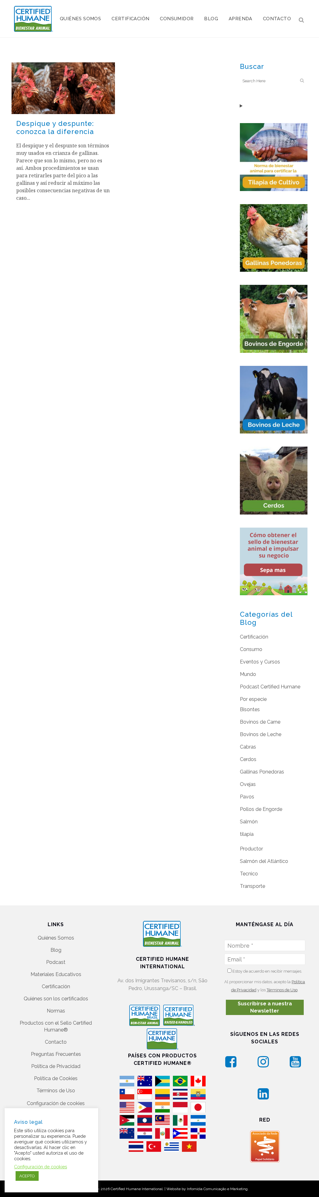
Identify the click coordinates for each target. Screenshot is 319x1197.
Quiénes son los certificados (56, 999)
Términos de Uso (55, 1091)
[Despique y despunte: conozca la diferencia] (63, 88)
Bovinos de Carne (260, 722)
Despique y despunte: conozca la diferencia (55, 127)
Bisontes (250, 709)
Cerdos (248, 759)
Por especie (253, 699)
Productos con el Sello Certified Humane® (56, 1026)
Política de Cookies (56, 1078)
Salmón (249, 822)
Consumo (251, 649)
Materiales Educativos (56, 974)
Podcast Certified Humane (270, 687)
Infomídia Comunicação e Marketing (217, 1189)
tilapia (247, 834)
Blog (55, 950)
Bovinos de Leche (260, 734)
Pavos (247, 797)
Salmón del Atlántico (264, 861)
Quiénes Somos (56, 938)
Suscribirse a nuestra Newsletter (265, 1007)
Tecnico (249, 874)
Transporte (252, 886)
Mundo (248, 674)
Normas (56, 1011)
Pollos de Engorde (261, 809)
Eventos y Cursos (260, 662)
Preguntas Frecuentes (56, 1054)
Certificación (254, 637)
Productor (251, 849)
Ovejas (248, 784)
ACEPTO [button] (27, 1176)
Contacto (56, 1042)
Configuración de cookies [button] (56, 1103)
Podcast (55, 962)
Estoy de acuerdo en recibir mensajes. (266, 971)
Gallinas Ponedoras (262, 772)
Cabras (248, 747)
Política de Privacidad (55, 1066)
